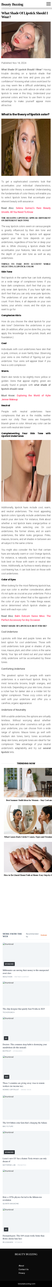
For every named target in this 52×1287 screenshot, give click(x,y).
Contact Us (24, 1269)
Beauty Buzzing (12, 4)
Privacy (22, 1273)
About (21, 1266)
